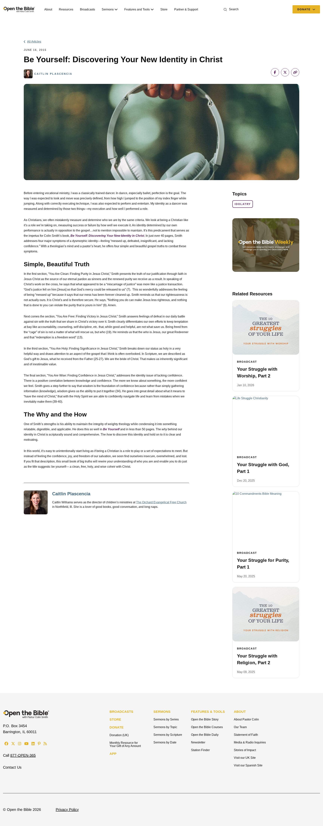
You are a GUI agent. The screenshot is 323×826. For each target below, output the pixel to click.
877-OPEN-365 (23, 755)
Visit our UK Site (245, 757)
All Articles (34, 41)
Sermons (108, 9)
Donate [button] (304, 9)
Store (163, 9)
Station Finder (200, 750)
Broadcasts (87, 9)
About (48, 9)
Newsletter (198, 742)
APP (113, 753)
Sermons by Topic (165, 727)
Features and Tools (137, 9)
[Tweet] (285, 72)
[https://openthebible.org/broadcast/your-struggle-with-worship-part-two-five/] (266, 327)
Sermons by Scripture (167, 734)
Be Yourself (111, 429)
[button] (230, 9)
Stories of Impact (245, 750)
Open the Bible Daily (205, 734)
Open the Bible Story (205, 719)
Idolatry (243, 204)
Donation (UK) (119, 735)
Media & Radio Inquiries (250, 742)
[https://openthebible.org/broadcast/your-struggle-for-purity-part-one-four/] (266, 519)
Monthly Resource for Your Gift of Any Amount (125, 744)
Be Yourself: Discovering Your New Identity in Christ (107, 235)
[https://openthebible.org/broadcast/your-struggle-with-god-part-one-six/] (266, 423)
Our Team (240, 727)
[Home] (19, 9)
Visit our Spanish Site (248, 765)
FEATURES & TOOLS (208, 711)
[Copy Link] (295, 72)
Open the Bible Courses (207, 727)
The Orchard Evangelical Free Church (161, 502)
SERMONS (161, 711)
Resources (66, 9)
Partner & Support (186, 9)
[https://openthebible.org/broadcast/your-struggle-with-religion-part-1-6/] (266, 614)
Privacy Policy (67, 810)
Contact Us (12, 767)
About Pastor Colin (246, 719)
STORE (115, 719)
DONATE (117, 727)
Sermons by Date (164, 742)
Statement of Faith (246, 734)
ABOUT (240, 711)
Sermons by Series (166, 719)
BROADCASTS (121, 711)
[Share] (275, 72)
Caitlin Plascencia (71, 493)
